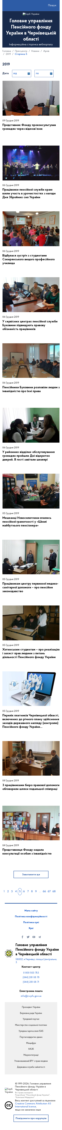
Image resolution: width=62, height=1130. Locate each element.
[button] (49, 5)
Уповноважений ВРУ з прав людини (31, 1061)
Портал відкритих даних (31, 1037)
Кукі (31, 928)
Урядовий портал (31, 1019)
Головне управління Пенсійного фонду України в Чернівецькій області (37, 949)
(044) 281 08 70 (31, 977)
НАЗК (31, 1049)
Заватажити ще (31, 874)
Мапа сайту (31, 910)
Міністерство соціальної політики (31, 1025)
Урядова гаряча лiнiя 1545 (31, 1031)
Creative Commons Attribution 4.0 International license (33, 1105)
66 (44, 891)
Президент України (31, 1007)
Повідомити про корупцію (31, 1118)
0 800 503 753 (31, 973)
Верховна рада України (31, 1013)
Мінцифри (31, 1043)
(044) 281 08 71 (31, 982)
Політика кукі (31, 922)
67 (49, 891)
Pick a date (29, 73)
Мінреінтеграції (31, 1055)
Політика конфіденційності (31, 916)
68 (54, 891)
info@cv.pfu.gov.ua (31, 996)
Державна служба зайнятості (31, 1067)
